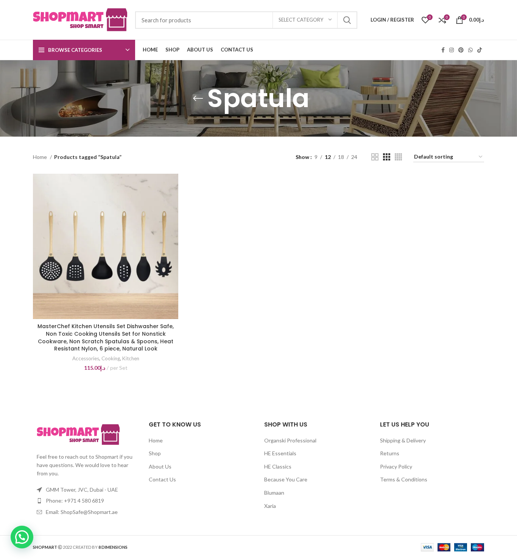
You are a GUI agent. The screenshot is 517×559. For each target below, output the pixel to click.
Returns (389, 453)
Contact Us (162, 479)
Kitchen (130, 358)
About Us (160, 466)
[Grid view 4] (398, 156)
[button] (22, 537)
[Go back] (197, 98)
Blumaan (274, 492)
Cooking (110, 358)
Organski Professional (290, 440)
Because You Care (285, 479)
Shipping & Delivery (403, 440)
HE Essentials (280, 453)
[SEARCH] (347, 20)
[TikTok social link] (479, 50)
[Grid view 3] (386, 156)
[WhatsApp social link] (470, 50)
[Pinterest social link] (461, 50)
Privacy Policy (396, 466)
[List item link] (85, 501)
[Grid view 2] (374, 156)
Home (40, 157)
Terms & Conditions (403, 479)
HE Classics (277, 466)
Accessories (85, 358)
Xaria (270, 506)
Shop (155, 453)
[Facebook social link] (443, 50)
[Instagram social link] (451, 50)
